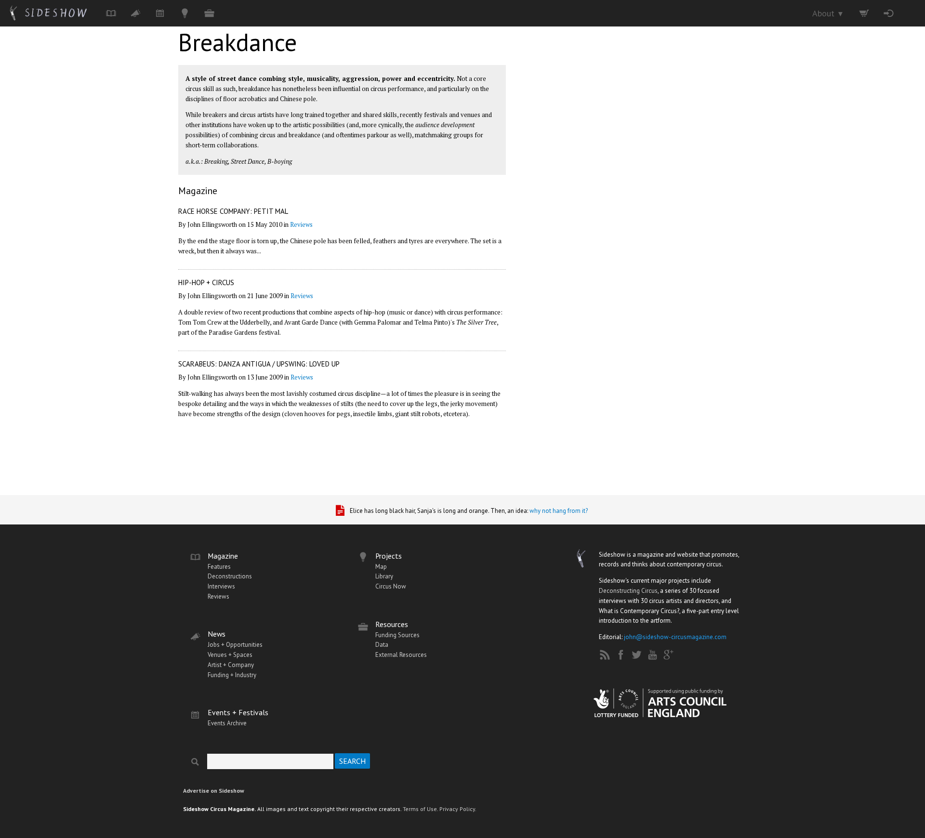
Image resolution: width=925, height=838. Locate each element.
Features (219, 567)
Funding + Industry (232, 675)
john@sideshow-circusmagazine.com (675, 637)
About (828, 13)
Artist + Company (231, 665)
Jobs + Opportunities (235, 645)
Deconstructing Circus (628, 591)
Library (384, 576)
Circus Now (390, 586)
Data (381, 645)
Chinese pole (298, 98)
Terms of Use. (420, 808)
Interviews (221, 586)
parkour (378, 135)
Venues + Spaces (230, 655)
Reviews (301, 224)
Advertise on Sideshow (213, 790)
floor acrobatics (245, 98)
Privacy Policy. (457, 808)
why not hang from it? (558, 511)
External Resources (401, 655)
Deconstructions (230, 576)
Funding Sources (397, 635)
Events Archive (227, 723)
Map (381, 567)
